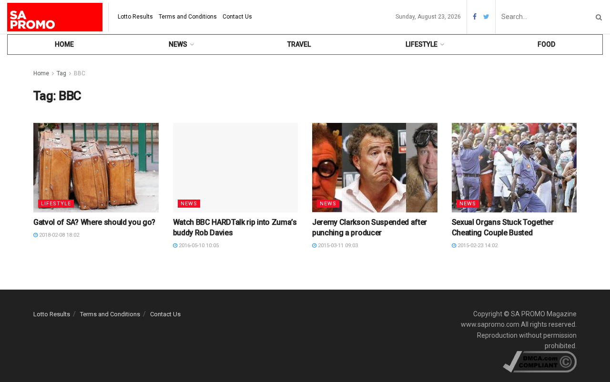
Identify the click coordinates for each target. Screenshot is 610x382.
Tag (61, 73)
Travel (299, 44)
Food (546, 44)
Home (64, 44)
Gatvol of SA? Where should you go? (94, 222)
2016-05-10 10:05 (198, 245)
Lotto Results (135, 16)
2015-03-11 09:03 (337, 245)
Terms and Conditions (188, 16)
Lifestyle (421, 44)
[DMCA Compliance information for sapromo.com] (540, 361)
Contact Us (237, 16)
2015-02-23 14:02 (477, 245)
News (178, 44)
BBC (79, 73)
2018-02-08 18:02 (58, 235)
